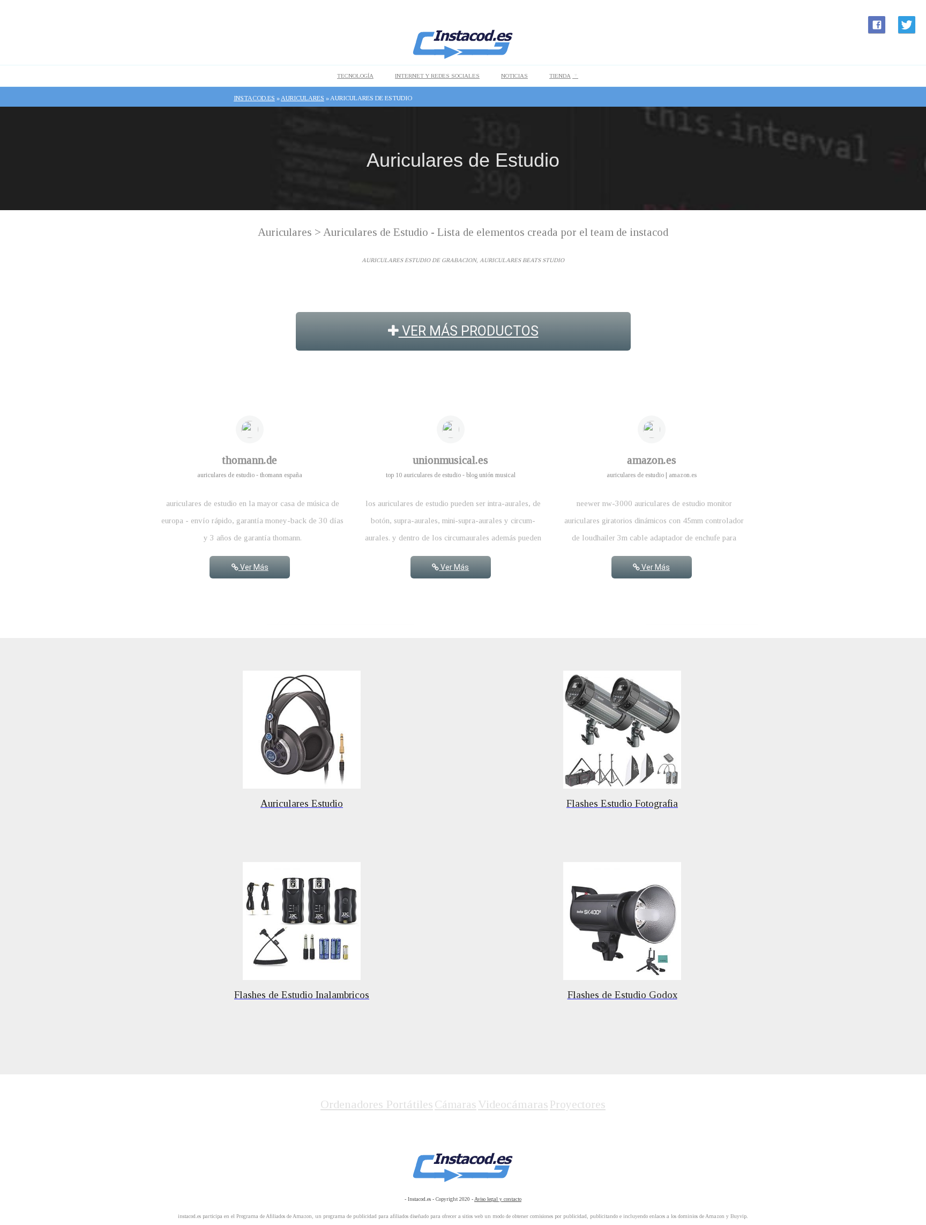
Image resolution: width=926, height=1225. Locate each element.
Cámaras (455, 1104)
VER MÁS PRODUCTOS (469, 331)
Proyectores (578, 1104)
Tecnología (355, 75)
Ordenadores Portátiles (376, 1104)
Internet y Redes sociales (437, 75)
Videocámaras (513, 1104)
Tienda (560, 75)
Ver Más (253, 567)
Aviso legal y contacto (497, 1199)
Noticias (514, 75)
